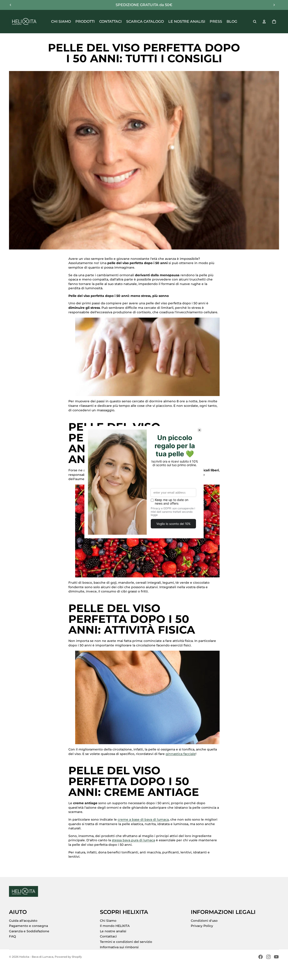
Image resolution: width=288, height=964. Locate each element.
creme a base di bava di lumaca (143, 819)
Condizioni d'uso (204, 921)
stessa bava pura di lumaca (133, 840)
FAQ (12, 936)
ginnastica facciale (181, 754)
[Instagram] (268, 957)
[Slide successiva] (274, 5)
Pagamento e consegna (28, 926)
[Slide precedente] (11, 5)
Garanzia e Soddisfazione (29, 931)
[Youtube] (276, 957)
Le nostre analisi (113, 931)
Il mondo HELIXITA (115, 926)
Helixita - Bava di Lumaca (36, 956)
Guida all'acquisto (23, 921)
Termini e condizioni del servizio (126, 942)
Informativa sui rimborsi (119, 947)
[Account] (264, 22)
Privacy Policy (202, 926)
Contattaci (108, 936)
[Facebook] (260, 957)
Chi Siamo (108, 921)
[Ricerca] (255, 22)
